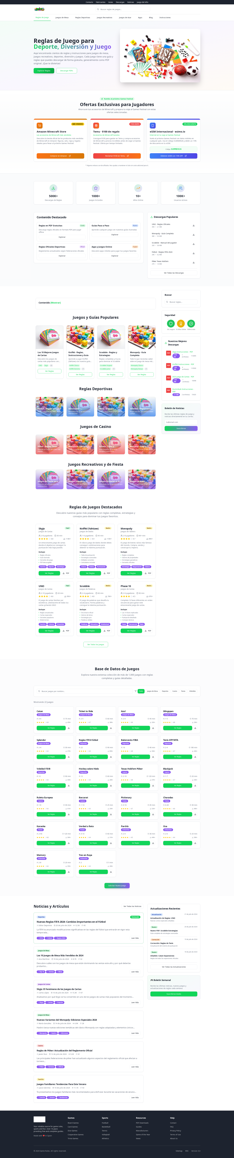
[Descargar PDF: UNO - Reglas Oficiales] (193, 225)
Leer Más (135, 938)
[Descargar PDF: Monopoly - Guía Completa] (193, 235)
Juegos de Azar (125, 17)
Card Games (73, 1127)
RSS (186, 1151)
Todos (141, 691)
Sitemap (179, 1151)
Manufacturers (142, 1130)
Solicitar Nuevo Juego (117, 885)
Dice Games (72, 1130)
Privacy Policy (175, 1130)
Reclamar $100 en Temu (115, 156)
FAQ (171, 1127)
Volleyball (106, 1134)
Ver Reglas (49, 371)
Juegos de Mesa (62, 17)
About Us (174, 1138)
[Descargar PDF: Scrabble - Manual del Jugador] (193, 244)
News (138, 1138)
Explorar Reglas (44, 70)
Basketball (106, 1127)
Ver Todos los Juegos (95, 644)
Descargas (120, 2)
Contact (173, 1123)
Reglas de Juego (42, 17)
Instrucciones (165, 17)
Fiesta (183, 691)
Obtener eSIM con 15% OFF (172, 156)
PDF (67, 573)
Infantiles (192, 691)
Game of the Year (143, 1134)
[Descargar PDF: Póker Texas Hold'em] (193, 262)
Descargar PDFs (66, 70)
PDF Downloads (142, 1123)
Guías (110, 2)
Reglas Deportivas (82, 17)
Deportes (165, 691)
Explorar (62, 237)
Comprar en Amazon (58, 156)
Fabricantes (100, 2)
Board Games (73, 1123)
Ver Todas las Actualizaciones (174, 967)
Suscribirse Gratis (174, 994)
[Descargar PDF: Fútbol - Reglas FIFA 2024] (193, 253)
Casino (174, 691)
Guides (139, 1127)
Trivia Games (73, 1138)
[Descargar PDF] (69, 728)
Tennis (104, 1130)
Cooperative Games (76, 1134)
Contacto (89, 2)
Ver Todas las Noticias (132, 906)
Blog (151, 17)
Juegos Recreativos (104, 17)
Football (105, 1123)
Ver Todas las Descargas (174, 273)
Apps (140, 17)
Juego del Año (142, 2)
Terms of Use (175, 1134)
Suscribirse (181, 428)
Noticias (130, 2)
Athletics (105, 1138)
